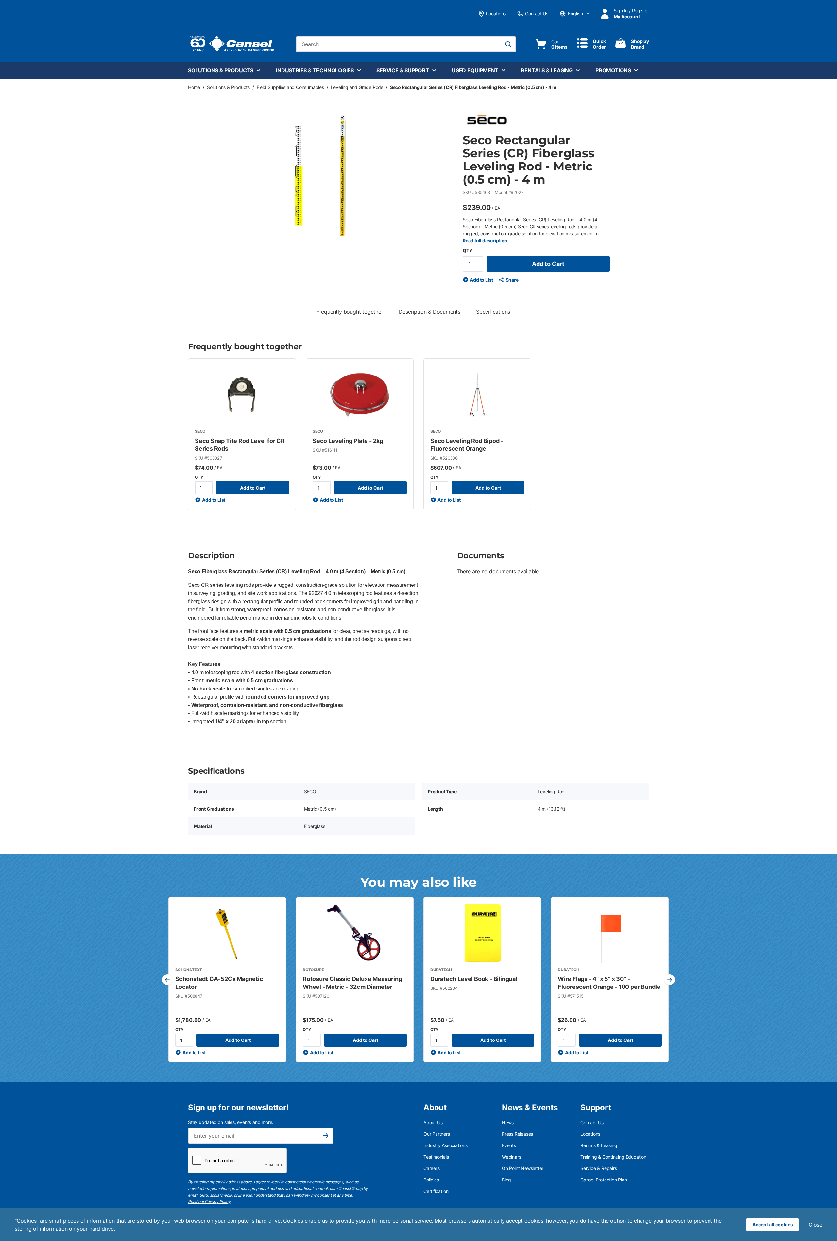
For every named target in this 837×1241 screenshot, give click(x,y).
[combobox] (406, 44)
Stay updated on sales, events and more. (230, 1122)
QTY (467, 250)
